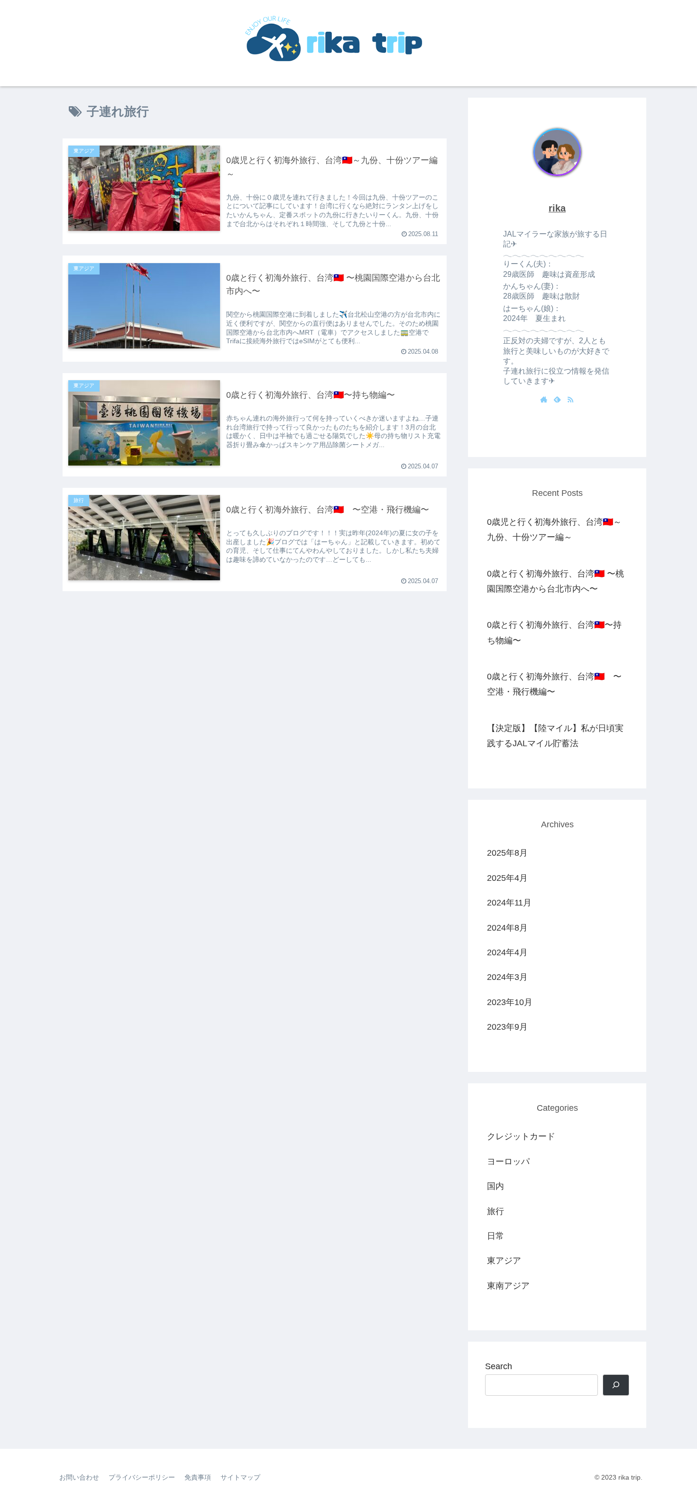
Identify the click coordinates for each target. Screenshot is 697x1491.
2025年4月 (507, 878)
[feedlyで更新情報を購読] (557, 400)
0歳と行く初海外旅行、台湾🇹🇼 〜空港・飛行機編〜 (554, 684)
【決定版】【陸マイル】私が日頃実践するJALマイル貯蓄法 (555, 735)
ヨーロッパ (508, 1161)
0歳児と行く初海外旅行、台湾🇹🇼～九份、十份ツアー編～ (554, 529)
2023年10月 (509, 1002)
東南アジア (508, 1285)
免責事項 (197, 1477)
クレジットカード (521, 1136)
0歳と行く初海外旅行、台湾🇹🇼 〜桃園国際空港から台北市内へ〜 (555, 581)
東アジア (504, 1260)
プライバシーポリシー (142, 1477)
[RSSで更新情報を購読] (570, 400)
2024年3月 (507, 977)
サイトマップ (240, 1477)
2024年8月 (507, 928)
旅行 (495, 1211)
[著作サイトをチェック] (544, 400)
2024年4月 (507, 952)
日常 (495, 1236)
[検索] (616, 1385)
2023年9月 (507, 1027)
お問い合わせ (79, 1477)
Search (498, 1366)
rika (557, 208)
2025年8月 (507, 853)
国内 (495, 1186)
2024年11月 (509, 902)
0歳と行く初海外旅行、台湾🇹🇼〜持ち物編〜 (554, 632)
